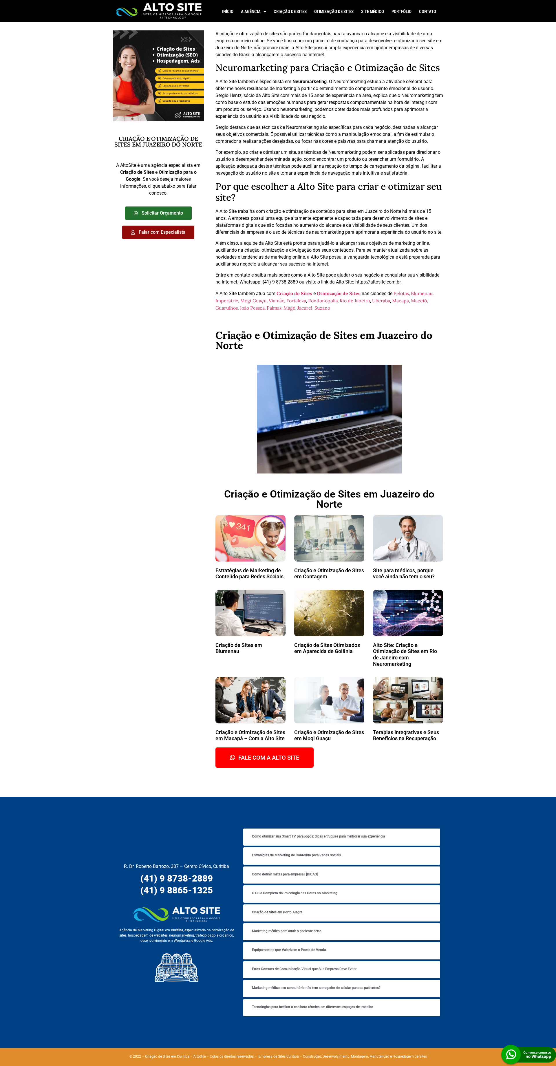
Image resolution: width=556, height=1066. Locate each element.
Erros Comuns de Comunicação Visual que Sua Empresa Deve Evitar (304, 969)
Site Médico (372, 11)
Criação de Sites (290, 11)
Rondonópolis (323, 300)
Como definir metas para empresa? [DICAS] (285, 874)
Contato (427, 11)
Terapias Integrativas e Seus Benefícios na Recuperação (406, 735)
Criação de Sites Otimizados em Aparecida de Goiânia (327, 648)
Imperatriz (226, 300)
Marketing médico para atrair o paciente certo (286, 931)
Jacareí (304, 308)
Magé (289, 308)
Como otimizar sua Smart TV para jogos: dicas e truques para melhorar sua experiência (318, 836)
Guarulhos (226, 308)
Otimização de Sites (334, 11)
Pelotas (401, 293)
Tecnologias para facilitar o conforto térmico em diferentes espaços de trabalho (312, 1007)
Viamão (276, 300)
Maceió (419, 300)
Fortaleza (296, 300)
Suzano (322, 308)
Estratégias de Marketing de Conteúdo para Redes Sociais (249, 573)
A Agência (251, 11)
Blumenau (422, 293)
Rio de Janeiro (355, 300)
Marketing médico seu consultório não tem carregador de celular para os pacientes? (316, 988)
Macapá (400, 300)
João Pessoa (252, 308)
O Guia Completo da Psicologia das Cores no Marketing (294, 893)
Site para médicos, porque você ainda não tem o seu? (404, 573)
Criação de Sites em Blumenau (238, 648)
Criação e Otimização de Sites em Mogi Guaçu (329, 735)
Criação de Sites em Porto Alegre (277, 912)
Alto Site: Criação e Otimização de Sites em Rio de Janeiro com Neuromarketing (405, 654)
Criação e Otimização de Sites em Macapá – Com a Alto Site (250, 735)
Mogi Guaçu (253, 300)
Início (227, 11)
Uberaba (381, 300)
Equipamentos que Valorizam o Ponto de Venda (289, 950)
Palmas (274, 308)
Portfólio (401, 11)
